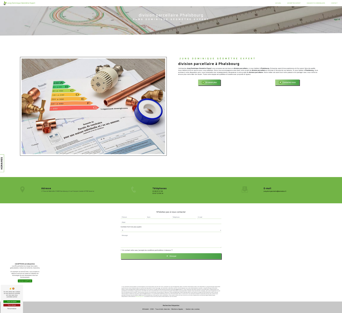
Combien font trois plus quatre (131, 227)
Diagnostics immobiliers (316, 3)
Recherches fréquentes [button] (171, 305)
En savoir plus (211, 82)
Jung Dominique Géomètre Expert (21, 3)
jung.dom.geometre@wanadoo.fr (275, 191)
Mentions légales (177, 309)
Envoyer (173, 256)
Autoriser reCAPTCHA (25, 281)
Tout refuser (12, 305)
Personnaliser (11, 308)
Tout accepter (12, 301)
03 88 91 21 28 (157, 191)
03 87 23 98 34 (157, 193)
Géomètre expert (294, 3)
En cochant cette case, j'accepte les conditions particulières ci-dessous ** (147, 250)
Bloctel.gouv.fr (139, 296)
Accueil (278, 3)
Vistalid (146, 309)
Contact (334, 3)
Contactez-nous (289, 82)
